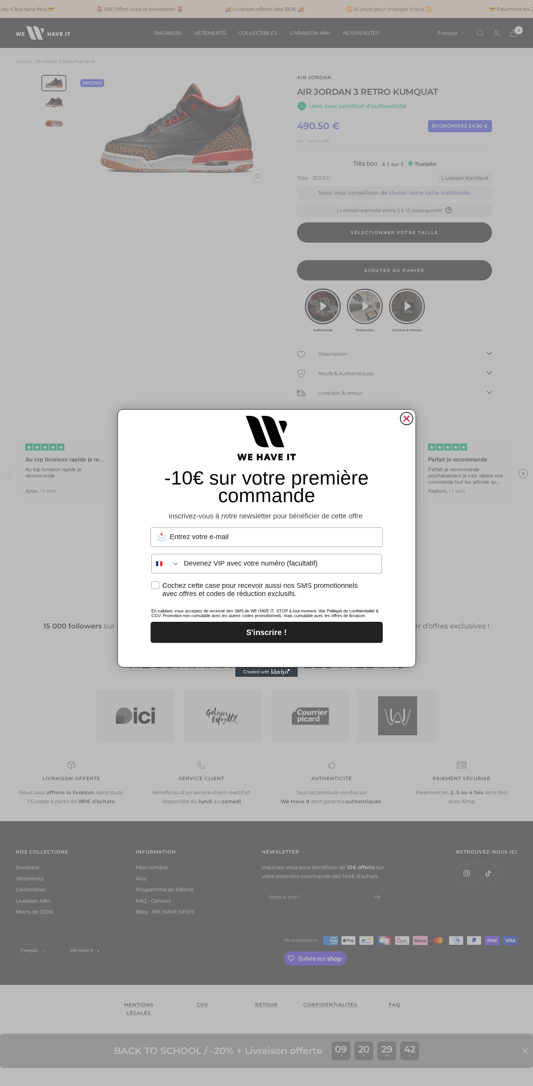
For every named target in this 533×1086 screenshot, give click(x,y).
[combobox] (166, 563)
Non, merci (267, 653)
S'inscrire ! (266, 632)
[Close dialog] (406, 418)
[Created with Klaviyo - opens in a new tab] (266, 672)
